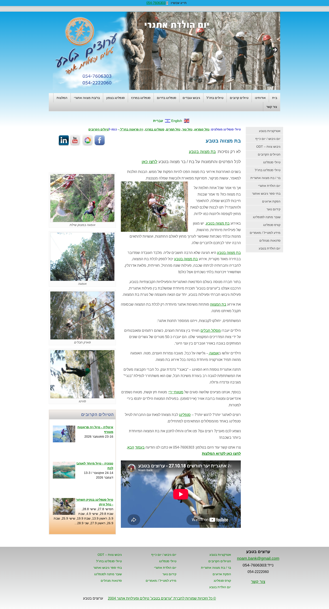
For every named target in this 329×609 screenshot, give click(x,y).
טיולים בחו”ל (215, 98)
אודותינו (260, 98)
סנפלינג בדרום (166, 98)
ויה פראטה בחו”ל (131, 129)
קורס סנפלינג (271, 225)
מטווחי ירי (176, 392)
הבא (130, 447)
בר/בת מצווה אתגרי (87, 98)
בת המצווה (218, 304)
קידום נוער (273, 209)
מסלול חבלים (211, 330)
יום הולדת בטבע (269, 248)
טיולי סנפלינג (271, 162)
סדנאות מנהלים (269, 240)
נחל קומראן (201, 129)
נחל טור (187, 129)
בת (238, 253)
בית (274, 98)
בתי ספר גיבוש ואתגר (266, 193)
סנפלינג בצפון (115, 98)
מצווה (231, 253)
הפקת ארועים (271, 201)
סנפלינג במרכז (140, 98)
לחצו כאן (149, 161)
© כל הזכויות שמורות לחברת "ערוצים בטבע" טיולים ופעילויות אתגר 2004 (162, 598)
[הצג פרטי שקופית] (166, 51)
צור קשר (271, 107)
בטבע (221, 253)
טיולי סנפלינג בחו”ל (267, 170)
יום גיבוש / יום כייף (267, 139)
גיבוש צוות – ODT (268, 146)
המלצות (62, 98)
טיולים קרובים (239, 98)
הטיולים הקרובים (269, 154)
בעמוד (140, 447)
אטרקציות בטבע (269, 131)
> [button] (272, 48)
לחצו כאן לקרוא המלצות (221, 454)
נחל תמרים (173, 129)
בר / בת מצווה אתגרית (265, 178)
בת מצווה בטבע (218, 223)
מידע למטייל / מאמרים (265, 232)
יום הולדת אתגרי (269, 185)
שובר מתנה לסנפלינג (266, 217)
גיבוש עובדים (191, 98)
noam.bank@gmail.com (258, 558)
